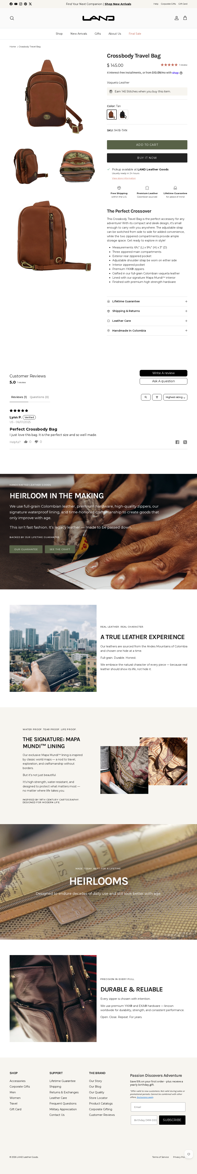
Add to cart (147, 145)
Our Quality (96, 1092)
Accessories (17, 1081)
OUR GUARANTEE (26, 549)
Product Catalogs (101, 1103)
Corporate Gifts (168, 4)
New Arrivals (78, 33)
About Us (115, 33)
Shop (59, 33)
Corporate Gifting (100, 1109)
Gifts (98, 33)
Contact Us (56, 1115)
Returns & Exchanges (63, 1092)
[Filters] (157, 397)
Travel (13, 1103)
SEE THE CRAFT (60, 549)
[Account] (176, 18)
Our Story (95, 1081)
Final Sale (135, 33)
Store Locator (98, 1098)
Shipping (55, 1086)
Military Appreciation (63, 1109)
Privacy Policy (180, 1157)
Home (13, 46)
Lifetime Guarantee (62, 1081)
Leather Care (58, 1098)
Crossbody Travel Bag (30, 46)
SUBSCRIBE (172, 1120)
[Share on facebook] (177, 442)
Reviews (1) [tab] (19, 397)
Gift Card (183, 4)
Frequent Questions (62, 1103)
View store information (124, 178)
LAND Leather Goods (27, 1157)
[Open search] (146, 397)
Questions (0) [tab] (39, 397)
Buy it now (147, 158)
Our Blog (95, 1086)
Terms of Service (160, 1157)
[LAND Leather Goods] (98, 18)
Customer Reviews (102, 1115)
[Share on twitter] (185, 442)
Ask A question (163, 381)
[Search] (12, 18)
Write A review (163, 373)
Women (15, 1098)
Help (156, 4)
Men (13, 1092)
